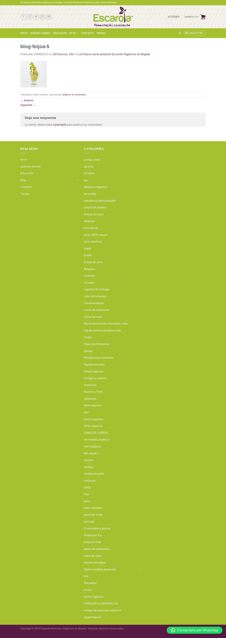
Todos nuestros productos (100, 569)
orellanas (90, 480)
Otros (87, 487)
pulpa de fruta (92, 542)
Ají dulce (89, 173)
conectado (59, 124)
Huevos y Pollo (93, 391)
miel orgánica (92, 446)
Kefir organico (92, 405)
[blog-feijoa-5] (33, 73)
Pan (86, 494)
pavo (87, 501)
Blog (72, 33)
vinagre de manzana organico (102, 610)
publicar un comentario (74, 94)
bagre (87, 248)
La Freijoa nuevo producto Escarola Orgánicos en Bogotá (114, 54)
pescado (89, 521)
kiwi (86, 412)
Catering (89, 275)
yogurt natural (92, 617)
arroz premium (93, 241)
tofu (86, 576)
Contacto (87, 33)
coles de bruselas (95, 296)
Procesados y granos (97, 528)
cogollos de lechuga (96, 289)
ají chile (89, 166)
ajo (86, 180)
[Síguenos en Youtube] (49, 17)
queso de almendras (96, 548)
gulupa (88, 350)
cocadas (89, 282)
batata (88, 255)
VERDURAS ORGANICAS (101, 603)
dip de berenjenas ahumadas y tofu (106, 323)
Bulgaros (89, 269)
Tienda (100, 33)
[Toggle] (77, 180)
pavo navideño (93, 507)
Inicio (24, 33)
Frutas (88, 337)
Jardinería (90, 398)
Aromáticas (91, 227)
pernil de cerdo (93, 514)
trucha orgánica (93, 596)
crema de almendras (96, 309)
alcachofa (90, 193)
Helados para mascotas (99, 357)
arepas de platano (95, 207)
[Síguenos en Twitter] (36, 17)
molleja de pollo (94, 473)
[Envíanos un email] (43, 17)
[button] (194, 630)
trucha (88, 589)
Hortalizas (90, 385)
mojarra (88, 460)
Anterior (27, 100)
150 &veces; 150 (62, 54)
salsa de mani (92, 555)
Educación (60, 33)
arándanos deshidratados (100, 200)
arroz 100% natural (96, 234)
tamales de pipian (95, 562)
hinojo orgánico (93, 371)
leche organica (93, 425)
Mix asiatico (91, 453)
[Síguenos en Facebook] (23, 17)
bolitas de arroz (93, 262)
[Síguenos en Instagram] (30, 17)
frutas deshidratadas (96, 344)
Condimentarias (94, 303)
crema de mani (93, 316)
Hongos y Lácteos (95, 378)
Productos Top (93, 535)
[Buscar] (180, 33)
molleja (88, 467)
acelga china (92, 159)
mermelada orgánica (97, 439)
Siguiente (28, 105)
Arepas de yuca (93, 214)
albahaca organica (95, 186)
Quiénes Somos (40, 33)
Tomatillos (90, 583)
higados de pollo (94, 364)
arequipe (89, 221)
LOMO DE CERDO (96, 432)
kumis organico (93, 419)
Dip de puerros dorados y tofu (102, 330)
